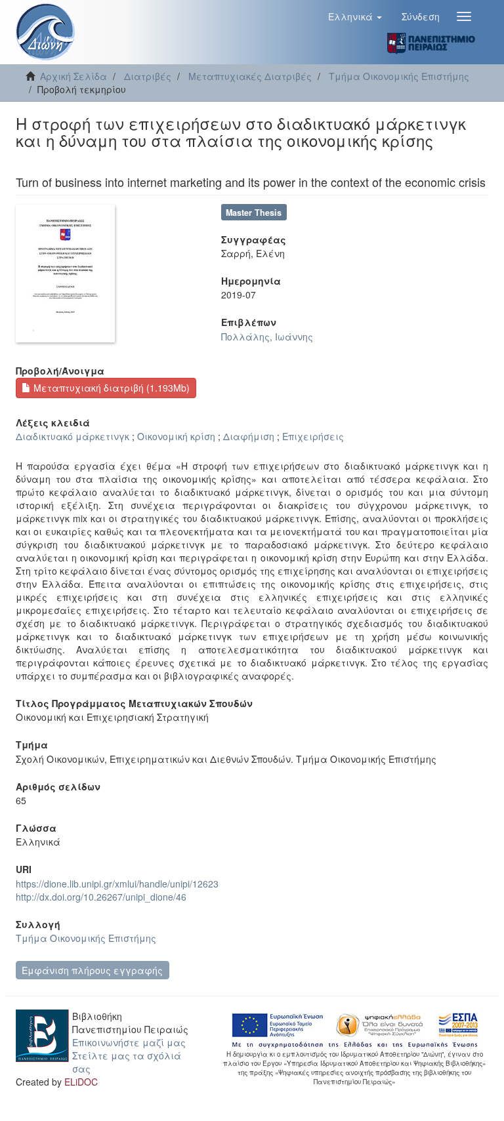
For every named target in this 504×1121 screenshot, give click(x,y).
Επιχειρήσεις (313, 436)
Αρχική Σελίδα (73, 76)
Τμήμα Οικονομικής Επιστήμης (399, 76)
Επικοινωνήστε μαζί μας (129, 1042)
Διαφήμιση (248, 436)
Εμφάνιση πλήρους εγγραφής (92, 970)
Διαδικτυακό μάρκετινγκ (72, 436)
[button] (355, 16)
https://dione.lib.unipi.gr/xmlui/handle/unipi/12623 (117, 883)
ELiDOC (81, 1081)
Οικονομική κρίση (176, 436)
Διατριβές (147, 76)
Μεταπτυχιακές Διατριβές (250, 76)
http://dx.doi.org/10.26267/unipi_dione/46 (101, 896)
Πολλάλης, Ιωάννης (267, 336)
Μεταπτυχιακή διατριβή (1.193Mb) (110, 387)
